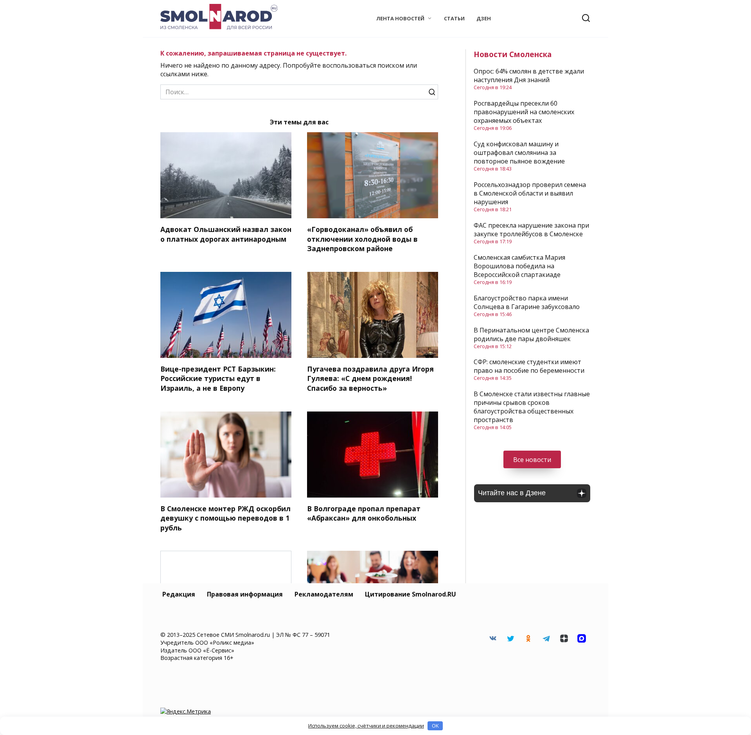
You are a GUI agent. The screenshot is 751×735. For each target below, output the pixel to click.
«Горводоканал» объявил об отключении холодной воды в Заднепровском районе (362, 239)
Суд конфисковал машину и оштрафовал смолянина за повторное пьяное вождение (519, 152)
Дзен (483, 18)
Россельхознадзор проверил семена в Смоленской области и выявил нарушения (530, 193)
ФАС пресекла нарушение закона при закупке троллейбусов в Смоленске (531, 229)
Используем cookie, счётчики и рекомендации (366, 725)
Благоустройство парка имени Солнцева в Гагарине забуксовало (527, 302)
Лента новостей (400, 18)
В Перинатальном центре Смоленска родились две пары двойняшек (531, 334)
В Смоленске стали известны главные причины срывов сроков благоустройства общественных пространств (532, 407)
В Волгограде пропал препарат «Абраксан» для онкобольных (363, 513)
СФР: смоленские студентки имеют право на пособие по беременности (529, 366)
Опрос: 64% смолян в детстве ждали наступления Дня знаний (529, 75)
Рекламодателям (324, 594)
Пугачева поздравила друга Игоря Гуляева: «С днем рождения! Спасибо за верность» (370, 378)
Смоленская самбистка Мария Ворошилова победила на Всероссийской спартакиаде (519, 266)
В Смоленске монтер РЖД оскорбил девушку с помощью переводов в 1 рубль (225, 518)
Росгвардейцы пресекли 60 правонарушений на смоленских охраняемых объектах (524, 112)
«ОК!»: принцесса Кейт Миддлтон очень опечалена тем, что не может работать (226, 610)
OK (435, 725)
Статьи (454, 18)
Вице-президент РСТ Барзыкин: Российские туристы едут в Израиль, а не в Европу (218, 378)
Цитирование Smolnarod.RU (410, 594)
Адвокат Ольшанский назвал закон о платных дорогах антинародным (225, 234)
